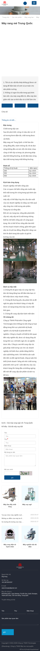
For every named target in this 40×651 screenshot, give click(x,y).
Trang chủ (5, 17)
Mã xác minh (8, 469)
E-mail (20, 106)
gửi (12, 477)
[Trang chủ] (5, 3)
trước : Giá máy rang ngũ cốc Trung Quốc (17, 423)
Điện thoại (33, 106)
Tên (5, 433)
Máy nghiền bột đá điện (30, 546)
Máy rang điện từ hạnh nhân (10, 546)
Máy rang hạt (29, 17)
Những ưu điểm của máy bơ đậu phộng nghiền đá (13, 518)
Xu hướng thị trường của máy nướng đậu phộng (13, 522)
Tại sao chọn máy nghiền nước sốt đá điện (13, 515)
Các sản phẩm (17, 17)
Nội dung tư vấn (9, 452)
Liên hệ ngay (7, 106)
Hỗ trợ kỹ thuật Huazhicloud (29, 649)
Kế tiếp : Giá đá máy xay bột (12, 426)
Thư (5, 439)
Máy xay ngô (27, 504)
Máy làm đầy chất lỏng (10, 505)
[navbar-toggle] (34, 3)
